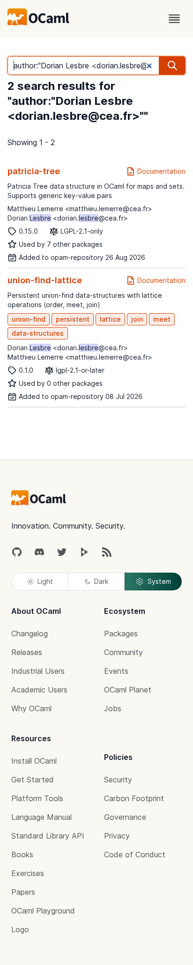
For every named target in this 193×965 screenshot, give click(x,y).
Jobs (112, 708)
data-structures (38, 333)
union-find (28, 319)
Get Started (32, 779)
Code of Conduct (134, 854)
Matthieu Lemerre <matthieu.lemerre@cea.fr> (79, 209)
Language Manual (41, 817)
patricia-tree (33, 171)
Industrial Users (38, 671)
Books (22, 854)
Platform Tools (37, 798)
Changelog (29, 633)
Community (123, 652)
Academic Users (39, 689)
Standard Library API (47, 835)
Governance (125, 817)
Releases (26, 652)
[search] (172, 65)
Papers (23, 892)
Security (118, 779)
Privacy (117, 835)
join (137, 319)
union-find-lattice (44, 280)
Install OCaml (34, 761)
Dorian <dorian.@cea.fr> (67, 218)
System (159, 581)
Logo (20, 929)
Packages (121, 633)
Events (116, 671)
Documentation (161, 171)
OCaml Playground (43, 910)
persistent (72, 319)
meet (162, 319)
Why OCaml (31, 708)
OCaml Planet (127, 689)
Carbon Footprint (134, 798)
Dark (101, 581)
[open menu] (174, 18)
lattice (110, 319)
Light (45, 581)
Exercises (27, 873)
